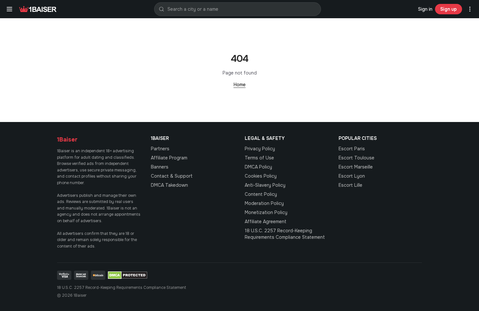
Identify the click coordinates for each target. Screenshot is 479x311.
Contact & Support (172, 176)
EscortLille (350, 185)
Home (240, 85)
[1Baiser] (38, 9)
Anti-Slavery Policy (265, 185)
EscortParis (352, 149)
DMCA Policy (258, 167)
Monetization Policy (266, 212)
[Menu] (9, 9)
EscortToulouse (356, 158)
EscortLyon (352, 176)
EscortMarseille (356, 167)
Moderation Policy (264, 203)
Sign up (448, 9)
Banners (159, 167)
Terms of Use (259, 158)
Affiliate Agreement (265, 221)
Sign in (425, 9)
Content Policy (261, 194)
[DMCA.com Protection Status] (127, 275)
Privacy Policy (260, 149)
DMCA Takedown (169, 185)
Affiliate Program (169, 158)
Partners (160, 149)
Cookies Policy (261, 176)
